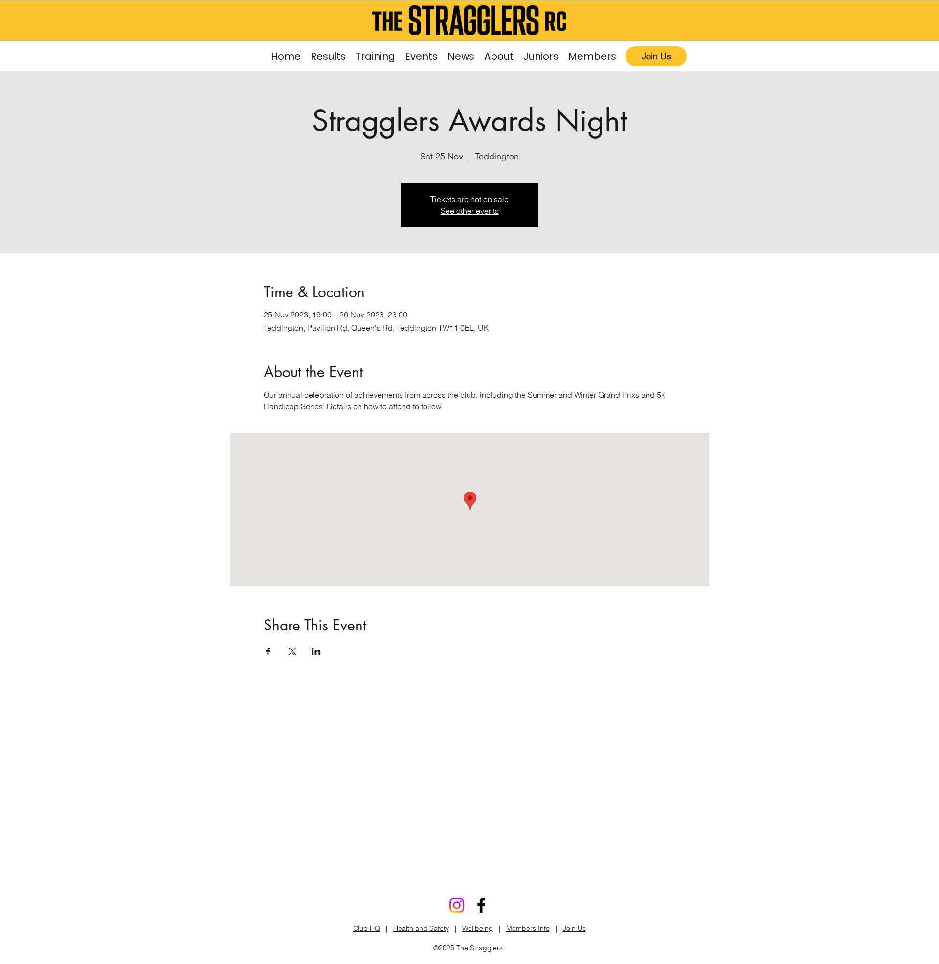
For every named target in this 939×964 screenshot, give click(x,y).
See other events (470, 211)
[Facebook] (481, 905)
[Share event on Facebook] (268, 651)
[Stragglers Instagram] (457, 905)
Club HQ (366, 928)
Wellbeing (477, 928)
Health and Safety (421, 928)
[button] (375, 56)
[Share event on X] (292, 651)
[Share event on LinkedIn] (316, 651)
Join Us (574, 928)
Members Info (528, 928)
